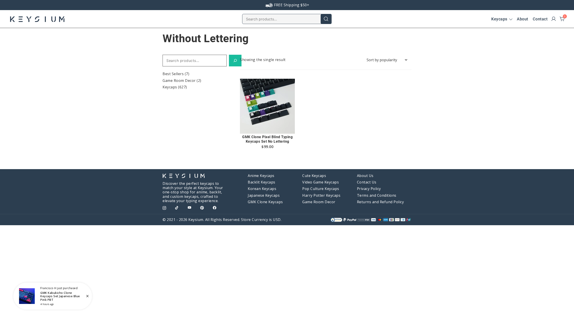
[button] (267, 125)
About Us (365, 175)
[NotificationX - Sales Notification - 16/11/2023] (52, 296)
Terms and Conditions (376, 195)
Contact (540, 19)
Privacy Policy (369, 188)
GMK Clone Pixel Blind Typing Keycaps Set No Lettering (267, 139)
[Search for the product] (326, 19)
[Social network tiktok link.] (177, 207)
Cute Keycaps (314, 175)
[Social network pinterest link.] (202, 207)
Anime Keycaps (261, 175)
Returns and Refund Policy (380, 201)
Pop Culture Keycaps (320, 188)
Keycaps (499, 19)
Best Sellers (173, 73)
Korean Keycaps (262, 188)
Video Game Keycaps (320, 182)
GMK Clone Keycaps (265, 201)
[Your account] (553, 19)
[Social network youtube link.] (189, 207)
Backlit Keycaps (261, 182)
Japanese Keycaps (264, 195)
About (522, 19)
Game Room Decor (179, 80)
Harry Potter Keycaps (321, 195)
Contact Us (366, 182)
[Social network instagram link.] (164, 207)
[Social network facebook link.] (214, 207)
